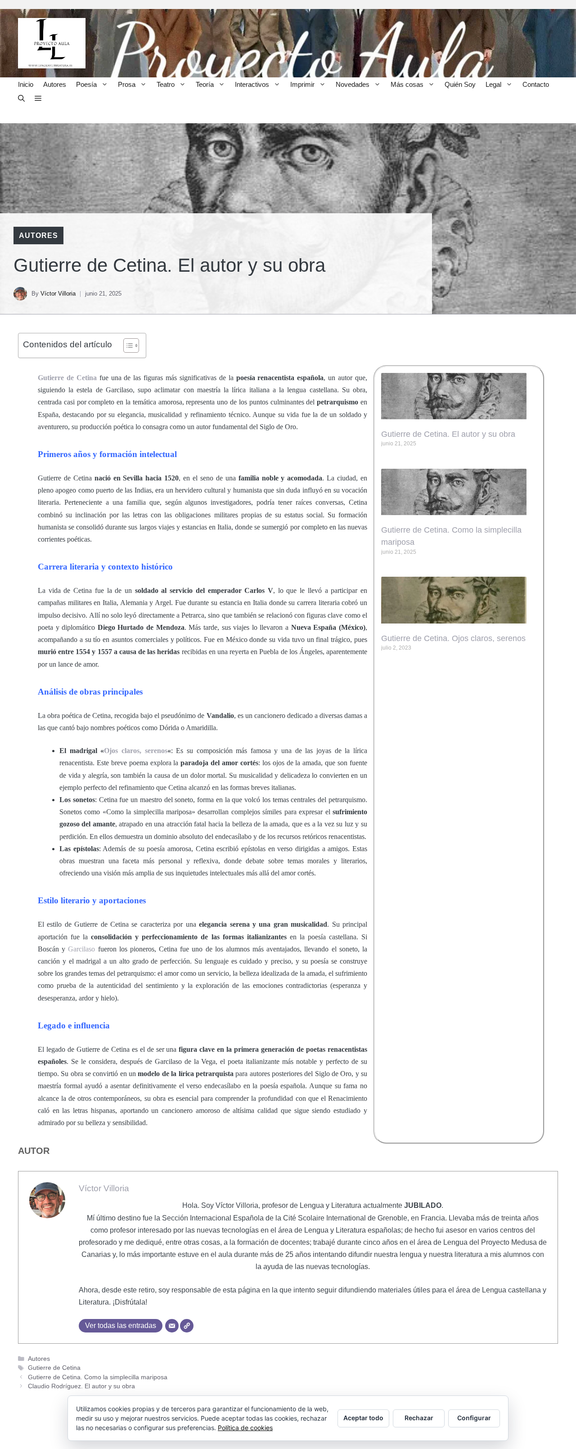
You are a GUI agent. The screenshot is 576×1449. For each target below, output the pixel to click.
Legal (493, 84)
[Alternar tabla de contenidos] (127, 345)
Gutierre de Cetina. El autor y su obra (448, 434)
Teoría (205, 84)
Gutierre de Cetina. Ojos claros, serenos (453, 638)
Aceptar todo (363, 1418)
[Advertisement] (459, 720)
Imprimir (302, 84)
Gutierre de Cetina (54, 1367)
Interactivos (252, 84)
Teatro (166, 84)
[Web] (187, 1325)
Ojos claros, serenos (135, 750)
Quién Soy (460, 84)
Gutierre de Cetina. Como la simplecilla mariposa (97, 1377)
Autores (54, 84)
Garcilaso (81, 949)
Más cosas (407, 84)
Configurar (474, 1418)
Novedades (352, 84)
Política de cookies (245, 1427)
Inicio (25, 84)
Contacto (535, 84)
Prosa (126, 84)
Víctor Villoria (58, 293)
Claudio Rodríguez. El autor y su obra (81, 1386)
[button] (21, 98)
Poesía (86, 84)
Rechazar (419, 1418)
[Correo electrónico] (172, 1325)
